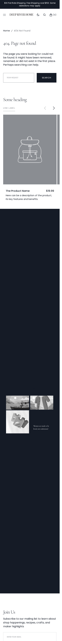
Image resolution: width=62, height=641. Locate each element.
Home (6, 30)
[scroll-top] (52, 633)
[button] (44, 14)
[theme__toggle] (38, 14)
